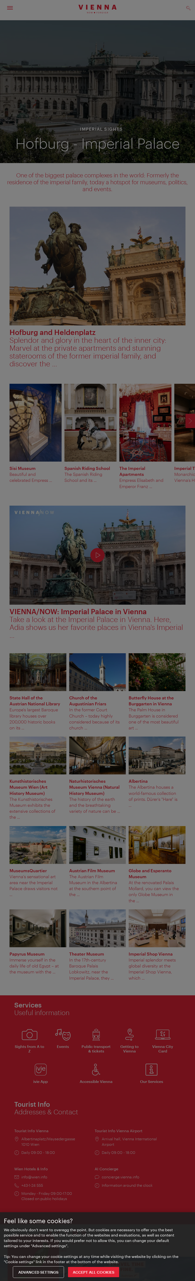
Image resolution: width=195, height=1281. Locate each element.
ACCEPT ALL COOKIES (93, 1272)
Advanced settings (38, 1272)
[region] (97, 1246)
